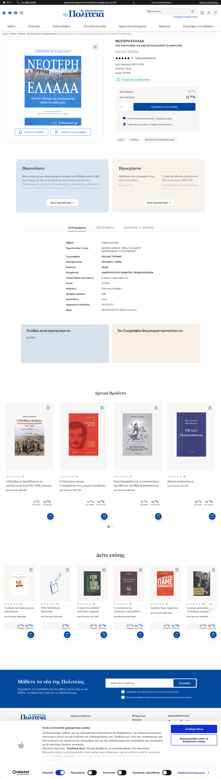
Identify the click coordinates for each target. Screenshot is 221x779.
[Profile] (208, 13)
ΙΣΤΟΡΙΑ (21, 34)
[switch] (92, 772)
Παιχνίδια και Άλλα (94, 26)
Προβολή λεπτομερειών (191, 772)
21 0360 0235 (29, 2)
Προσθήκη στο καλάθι (164, 107)
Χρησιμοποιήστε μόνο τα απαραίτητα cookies (194, 740)
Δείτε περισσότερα (62, 203)
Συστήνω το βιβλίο (34, 132)
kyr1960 (30, 337)
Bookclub (164, 26)
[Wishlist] (202, 13)
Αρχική (6, 34)
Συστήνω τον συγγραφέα (74, 132)
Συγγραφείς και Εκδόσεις (198, 26)
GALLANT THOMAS (126, 51)
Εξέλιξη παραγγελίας (208, 2)
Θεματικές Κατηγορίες (132, 26)
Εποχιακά (34, 26)
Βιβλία (11, 26)
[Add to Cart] (50, 516)
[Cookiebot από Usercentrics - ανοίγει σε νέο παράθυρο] (21, 772)
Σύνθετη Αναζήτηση (186, 17)
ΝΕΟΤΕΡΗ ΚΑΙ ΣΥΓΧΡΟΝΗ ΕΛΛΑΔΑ (41, 34)
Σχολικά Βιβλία (61, 26)
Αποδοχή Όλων (194, 729)
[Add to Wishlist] (95, 47)
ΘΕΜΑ (13, 34)
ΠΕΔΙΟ (128, 68)
